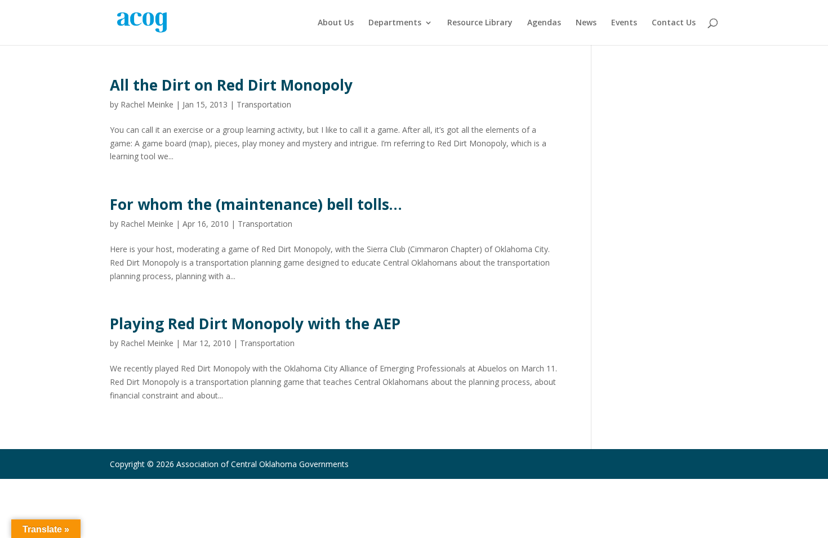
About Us (336, 23)
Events (624, 23)
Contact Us (674, 23)
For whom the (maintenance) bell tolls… (256, 204)
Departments (394, 23)
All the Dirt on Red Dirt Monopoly (231, 85)
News (586, 23)
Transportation (264, 104)
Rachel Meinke (147, 104)
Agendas (544, 23)
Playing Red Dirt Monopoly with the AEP (255, 323)
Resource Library (480, 23)
